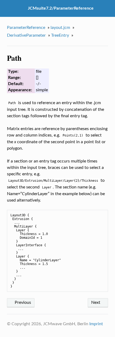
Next (96, 302)
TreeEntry (60, 35)
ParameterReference (26, 27)
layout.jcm (60, 27)
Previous (22, 302)
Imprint (96, 324)
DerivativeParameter (26, 35)
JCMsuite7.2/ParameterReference (61, 8)
